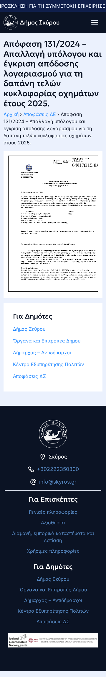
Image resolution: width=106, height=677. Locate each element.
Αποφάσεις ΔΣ (29, 376)
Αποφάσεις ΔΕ (39, 114)
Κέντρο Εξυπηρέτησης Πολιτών (48, 364)
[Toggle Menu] (94, 22)
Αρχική (11, 114)
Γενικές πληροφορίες (53, 512)
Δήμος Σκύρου (29, 329)
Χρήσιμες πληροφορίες (53, 551)
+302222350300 (58, 469)
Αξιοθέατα (53, 523)
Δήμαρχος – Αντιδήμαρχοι (42, 352)
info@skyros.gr (58, 482)
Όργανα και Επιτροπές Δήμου (46, 341)
